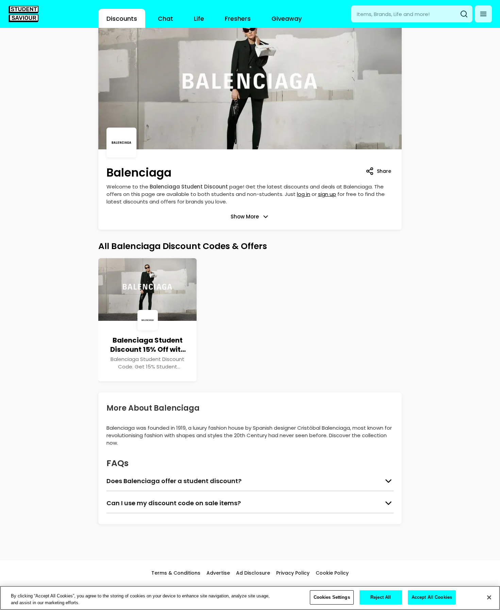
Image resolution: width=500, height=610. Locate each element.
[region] (250, 598)
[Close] (489, 597)
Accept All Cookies (432, 597)
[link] (23, 13)
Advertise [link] (218, 573)
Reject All (380, 597)
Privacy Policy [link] (293, 573)
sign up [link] (327, 194)
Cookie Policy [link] (332, 573)
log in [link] (303, 194)
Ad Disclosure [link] (253, 573)
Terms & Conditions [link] (175, 573)
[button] (483, 13)
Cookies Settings (332, 597)
